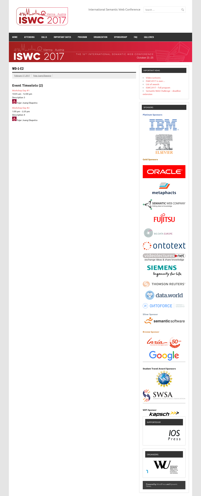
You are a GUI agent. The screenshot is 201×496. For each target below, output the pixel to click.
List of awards (152, 84)
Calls (44, 37)
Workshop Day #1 (21, 90)
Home (15, 37)
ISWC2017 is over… (155, 80)
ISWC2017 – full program (158, 87)
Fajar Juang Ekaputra (42, 75)
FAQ (135, 37)
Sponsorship (120, 37)
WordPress (161, 484)
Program (82, 37)
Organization (100, 37)
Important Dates (62, 37)
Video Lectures (153, 77)
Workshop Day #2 (21, 107)
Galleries (149, 37)
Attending (29, 37)
